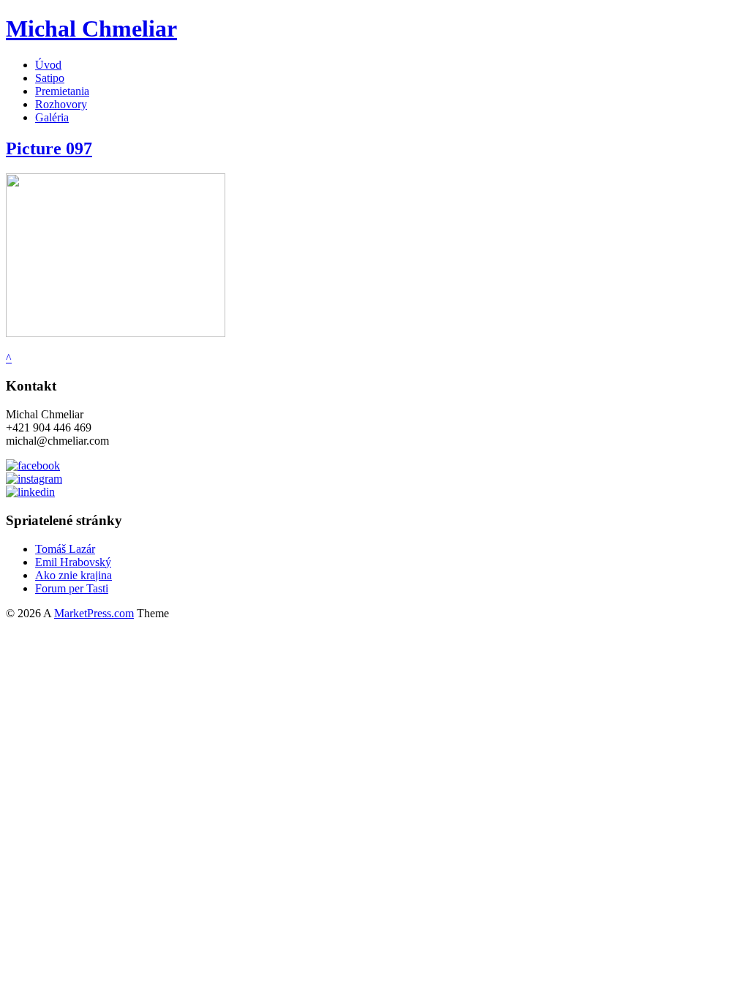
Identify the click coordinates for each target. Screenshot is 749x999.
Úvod (48, 65)
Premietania (62, 91)
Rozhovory (61, 104)
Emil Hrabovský (73, 562)
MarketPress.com (94, 613)
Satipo (49, 78)
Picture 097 (49, 148)
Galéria (52, 117)
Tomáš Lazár (65, 549)
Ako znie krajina (73, 575)
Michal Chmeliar (91, 28)
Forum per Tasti (71, 588)
